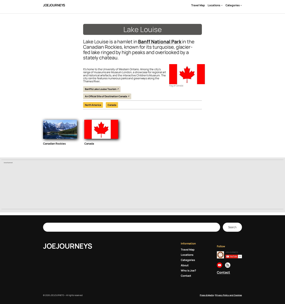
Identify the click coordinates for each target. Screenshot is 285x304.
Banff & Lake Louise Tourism (100, 89)
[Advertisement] (142, 186)
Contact (223, 272)
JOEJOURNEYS (54, 5)
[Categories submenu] (241, 5)
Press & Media (207, 295)
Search (232, 227)
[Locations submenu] (222, 5)
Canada (112, 105)
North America (93, 105)
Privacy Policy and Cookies (228, 295)
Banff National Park (159, 41)
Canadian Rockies (54, 143)
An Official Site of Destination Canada (106, 96)
